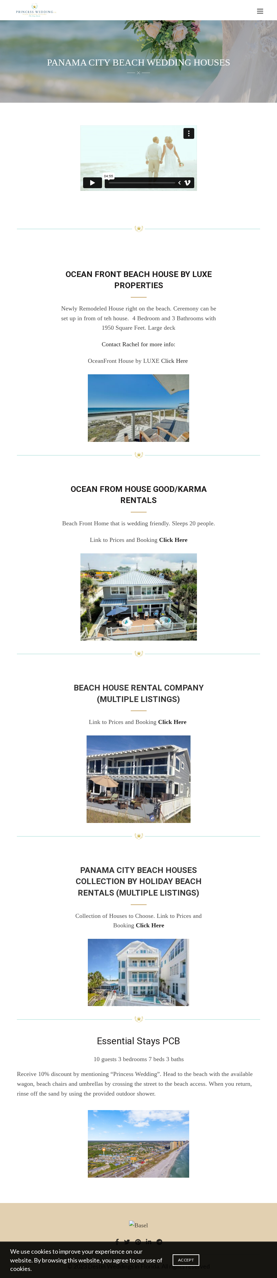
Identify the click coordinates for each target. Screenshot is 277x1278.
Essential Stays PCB (138, 1041)
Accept (186, 1259)
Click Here (174, 360)
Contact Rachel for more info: (138, 344)
